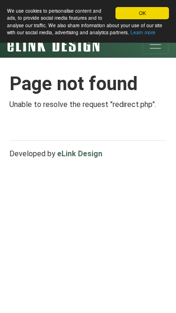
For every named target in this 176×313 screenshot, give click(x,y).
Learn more (142, 32)
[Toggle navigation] (155, 44)
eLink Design (79, 153)
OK (142, 12)
